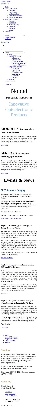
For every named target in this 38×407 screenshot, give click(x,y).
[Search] (24, 35)
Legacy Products (10, 340)
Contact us (8, 39)
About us (7, 342)
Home (6, 335)
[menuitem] (6, 7)
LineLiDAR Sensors (11, 337)
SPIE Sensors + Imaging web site (11, 218)
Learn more (4, 145)
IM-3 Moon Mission (7, 258)
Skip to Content (5, 1)
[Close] (1, 49)
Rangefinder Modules (11, 339)
